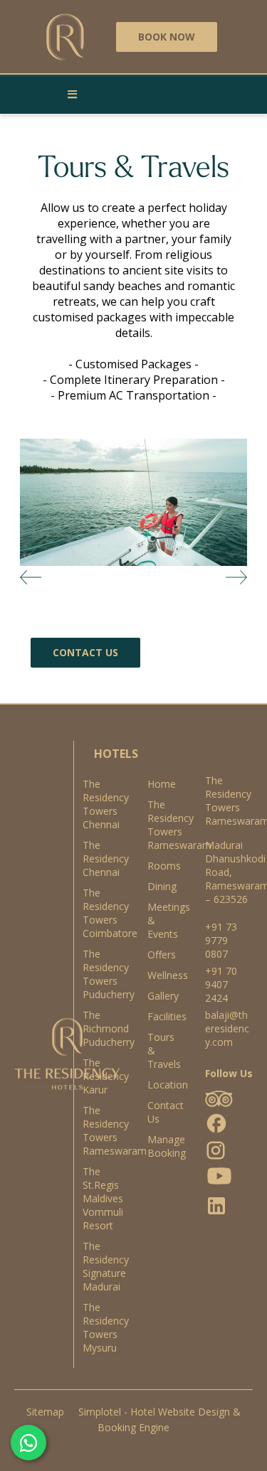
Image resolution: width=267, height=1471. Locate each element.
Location (162, 1084)
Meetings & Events (162, 920)
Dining (162, 886)
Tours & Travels (162, 1050)
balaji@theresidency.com (227, 1028)
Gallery (162, 995)
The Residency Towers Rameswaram (162, 825)
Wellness (162, 975)
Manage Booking (162, 1146)
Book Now (166, 36)
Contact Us (162, 1111)
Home (161, 784)
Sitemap (45, 1411)
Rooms (162, 865)
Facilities (162, 1016)
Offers (161, 954)
